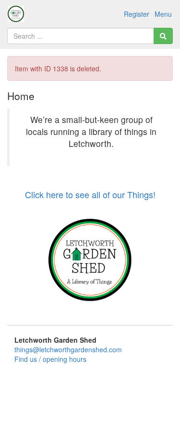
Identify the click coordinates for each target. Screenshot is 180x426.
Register (136, 14)
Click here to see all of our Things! (90, 194)
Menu (163, 14)
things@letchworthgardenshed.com (68, 349)
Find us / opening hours (50, 359)
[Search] (163, 36)
